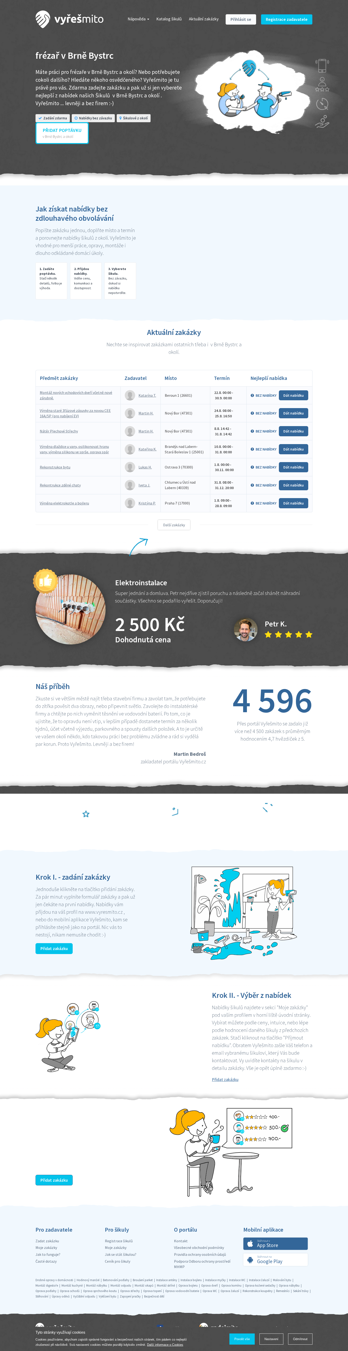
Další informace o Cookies (165, 1344)
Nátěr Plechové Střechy (59, 431)
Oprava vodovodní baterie (182, 1291)
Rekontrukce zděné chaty (60, 485)
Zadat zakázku (47, 1240)
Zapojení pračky (130, 1296)
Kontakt (181, 1240)
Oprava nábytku (289, 1285)
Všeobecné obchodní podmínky (199, 1247)
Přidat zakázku (54, 948)
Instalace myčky (215, 1280)
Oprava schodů (70, 1291)
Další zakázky (174, 524)
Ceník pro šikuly (117, 1261)
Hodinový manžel (88, 1280)
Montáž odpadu (121, 1285)
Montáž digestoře (47, 1285)
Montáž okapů (144, 1285)
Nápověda (137, 19)
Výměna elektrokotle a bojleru (64, 503)
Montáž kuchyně (72, 1285)
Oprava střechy (130, 1291)
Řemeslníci (283, 1291)
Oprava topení (152, 1291)
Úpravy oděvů (61, 1296)
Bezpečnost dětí (154, 1296)
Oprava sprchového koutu (100, 1291)
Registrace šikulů (119, 1240)
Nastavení (271, 1339)
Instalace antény (166, 1280)
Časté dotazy (46, 1261)
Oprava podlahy (46, 1291)
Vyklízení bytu (107, 1296)
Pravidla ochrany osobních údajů (200, 1254)
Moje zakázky (46, 1247)
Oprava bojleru (188, 1285)
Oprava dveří (209, 1285)
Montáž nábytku (96, 1285)
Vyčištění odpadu (84, 1296)
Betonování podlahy (116, 1280)
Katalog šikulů (169, 19)
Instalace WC (237, 1280)
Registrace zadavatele (287, 19)
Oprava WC (210, 1291)
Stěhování (42, 1296)
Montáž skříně (166, 1285)
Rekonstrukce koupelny (257, 1291)
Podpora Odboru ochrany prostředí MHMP (202, 1264)
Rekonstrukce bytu (55, 467)
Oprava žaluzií (230, 1291)
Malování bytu (282, 1280)
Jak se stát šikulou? (120, 1254)
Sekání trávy (300, 1291)
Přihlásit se (241, 19)
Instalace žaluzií (259, 1280)
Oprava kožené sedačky (260, 1285)
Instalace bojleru (191, 1280)
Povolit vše (242, 1339)
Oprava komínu (231, 1285)
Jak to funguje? (48, 1254)
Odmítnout (300, 1339)
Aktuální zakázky (204, 19)
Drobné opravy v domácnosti (54, 1280)
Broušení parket (143, 1280)
